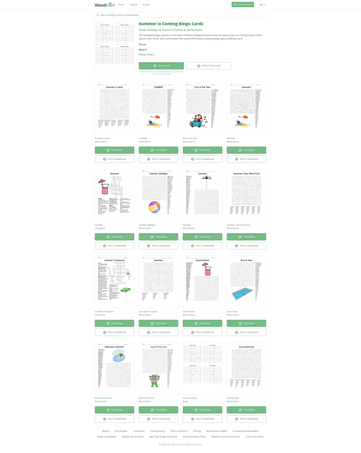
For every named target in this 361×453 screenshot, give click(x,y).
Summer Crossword (104, 311)
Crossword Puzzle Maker (246, 431)
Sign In (262, 4)
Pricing (197, 431)
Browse (146, 4)
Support (133, 4)
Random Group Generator (226, 436)
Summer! (231, 138)
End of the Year (190, 138)
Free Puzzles (120, 431)
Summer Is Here (102, 138)
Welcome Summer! (104, 398)
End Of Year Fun (146, 398)
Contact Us (139, 431)
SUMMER (143, 138)
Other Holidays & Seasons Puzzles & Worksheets (170, 30)
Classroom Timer (255, 436)
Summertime (189, 311)
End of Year (232, 311)
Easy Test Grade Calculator (163, 436)
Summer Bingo (190, 398)
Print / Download (211, 65)
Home (121, 4)
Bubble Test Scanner (133, 436)
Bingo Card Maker (106, 436)
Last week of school (148, 311)
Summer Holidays (147, 225)
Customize (164, 65)
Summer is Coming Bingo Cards (171, 23)
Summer (99, 225)
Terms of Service (179, 431)
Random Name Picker (194, 436)
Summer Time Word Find (238, 225)
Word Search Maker (216, 431)
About (105, 431)
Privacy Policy (157, 431)
